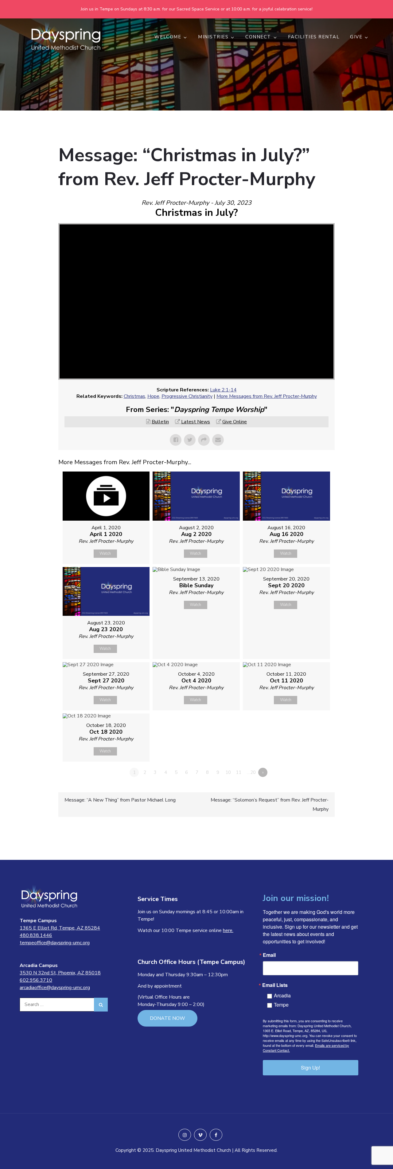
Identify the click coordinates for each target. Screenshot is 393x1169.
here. (228, 930)
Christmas (134, 396)
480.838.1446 (36, 935)
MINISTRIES (213, 37)
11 (238, 772)
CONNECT (258, 37)
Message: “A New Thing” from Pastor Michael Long (120, 800)
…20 (251, 772)
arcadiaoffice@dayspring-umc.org (55, 987)
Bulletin (160, 421)
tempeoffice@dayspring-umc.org (55, 942)
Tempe (281, 1004)
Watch (105, 553)
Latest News (195, 421)
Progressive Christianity (186, 396)
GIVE (356, 37)
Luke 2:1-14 (223, 389)
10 (228, 772)
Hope (153, 396)
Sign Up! (310, 1067)
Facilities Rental (314, 37)
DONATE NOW (167, 1018)
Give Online (234, 421)
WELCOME (167, 37)
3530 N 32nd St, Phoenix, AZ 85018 (60, 972)
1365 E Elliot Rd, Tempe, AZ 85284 (60, 928)
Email (269, 955)
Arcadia (282, 995)
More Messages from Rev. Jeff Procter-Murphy (266, 396)
